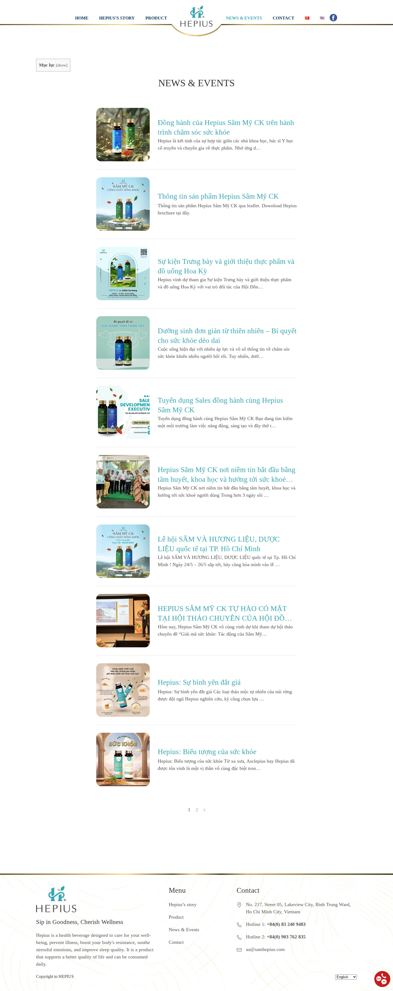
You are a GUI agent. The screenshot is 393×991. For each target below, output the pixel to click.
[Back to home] (196, 10)
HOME (81, 18)
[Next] (204, 810)
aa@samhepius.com (265, 949)
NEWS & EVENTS (244, 18)
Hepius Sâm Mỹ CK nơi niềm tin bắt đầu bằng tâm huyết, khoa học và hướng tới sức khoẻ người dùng (226, 479)
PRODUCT (156, 18)
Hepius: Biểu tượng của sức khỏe (207, 752)
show (61, 65)
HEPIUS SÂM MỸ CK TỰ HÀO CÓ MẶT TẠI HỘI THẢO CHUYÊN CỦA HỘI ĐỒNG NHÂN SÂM (226, 618)
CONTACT (283, 18)
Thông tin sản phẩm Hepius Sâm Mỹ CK (218, 196)
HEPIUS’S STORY (117, 18)
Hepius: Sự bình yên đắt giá (199, 682)
